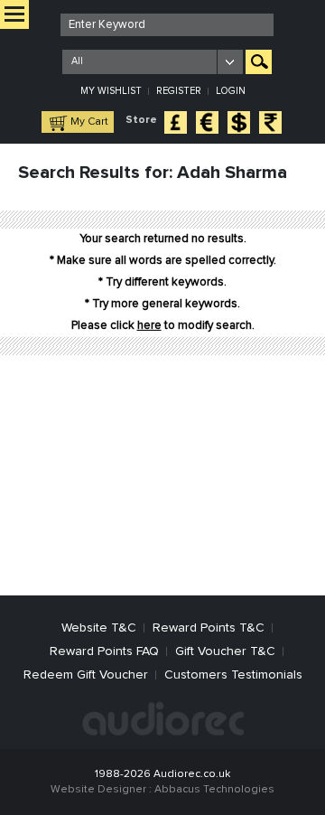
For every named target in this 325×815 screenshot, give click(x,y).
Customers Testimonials (233, 675)
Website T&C (98, 628)
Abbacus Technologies (214, 789)
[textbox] (167, 25)
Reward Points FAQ (104, 651)
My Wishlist (111, 91)
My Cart (89, 122)
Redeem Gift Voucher (85, 675)
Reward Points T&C (209, 628)
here (149, 326)
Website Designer (98, 789)
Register (178, 91)
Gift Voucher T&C (225, 651)
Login (231, 91)
